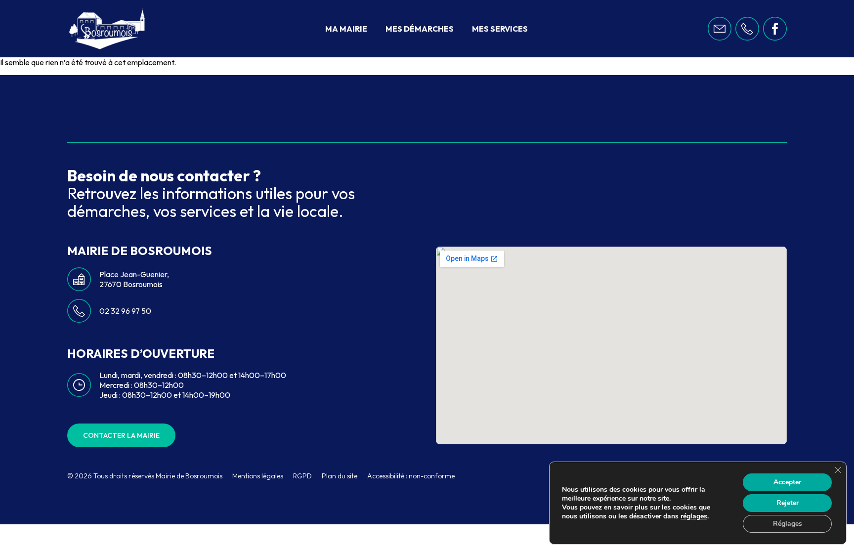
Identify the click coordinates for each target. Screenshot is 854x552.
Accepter (787, 482)
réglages (694, 516)
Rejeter (787, 503)
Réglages (787, 523)
